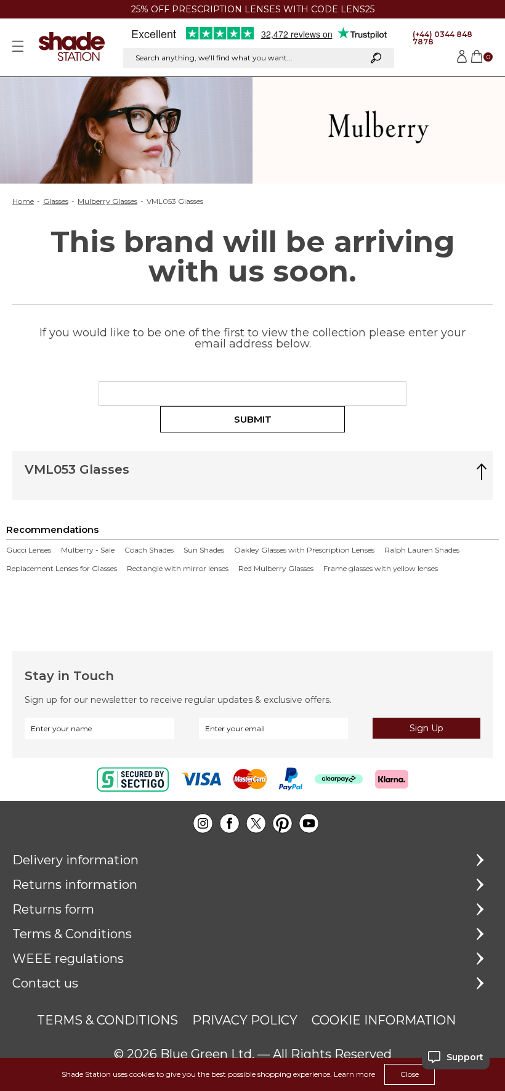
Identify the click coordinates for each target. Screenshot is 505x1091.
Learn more (354, 1074)
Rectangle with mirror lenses (177, 568)
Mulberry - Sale (88, 550)
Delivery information (75, 860)
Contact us (45, 983)
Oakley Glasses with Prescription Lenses (304, 550)
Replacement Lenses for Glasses (61, 568)
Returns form (53, 909)
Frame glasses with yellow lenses (380, 568)
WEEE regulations (68, 958)
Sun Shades (204, 550)
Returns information (74, 884)
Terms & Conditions (72, 934)
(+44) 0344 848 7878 (442, 38)
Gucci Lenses (28, 550)
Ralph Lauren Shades (421, 550)
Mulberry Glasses (107, 201)
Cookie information (384, 1020)
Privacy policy (244, 1020)
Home (23, 201)
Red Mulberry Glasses (275, 568)
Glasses (55, 201)
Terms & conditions (107, 1020)
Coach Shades (149, 550)
